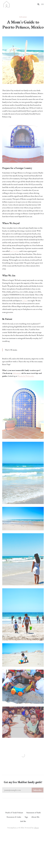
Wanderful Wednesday (26, 376)
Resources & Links (14, 817)
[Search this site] (38, 4)
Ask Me (23, 821)
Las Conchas (14, 251)
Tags (26, 817)
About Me (35, 817)
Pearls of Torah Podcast (14, 812)
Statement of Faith (33, 812)
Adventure (23, 17)
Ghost (36, 827)
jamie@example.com (23, 790)
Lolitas (24, 300)
